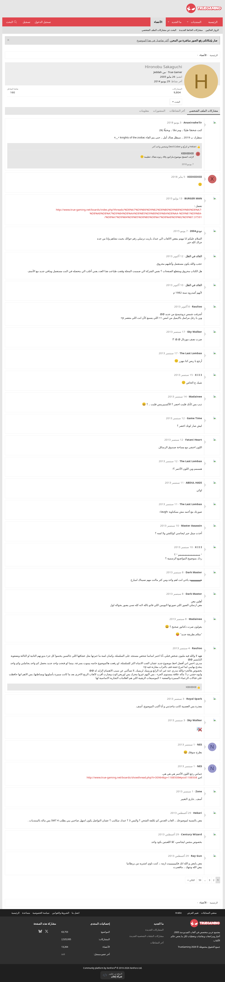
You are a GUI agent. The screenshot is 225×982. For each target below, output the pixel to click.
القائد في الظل (193, 256)
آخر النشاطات (157, 942)
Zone (198, 791)
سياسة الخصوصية (41, 912)
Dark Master (194, 572)
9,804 (177, 92)
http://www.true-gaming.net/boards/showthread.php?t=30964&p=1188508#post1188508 (142, 777)
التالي (192, 880)
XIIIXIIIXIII (187, 153)
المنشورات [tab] (159, 110)
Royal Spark (194, 698)
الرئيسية (212, 22)
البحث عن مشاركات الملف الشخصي (159, 30)
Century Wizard (191, 834)
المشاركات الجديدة (154, 929)
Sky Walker (194, 331)
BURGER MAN (193, 198)
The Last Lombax (191, 353)
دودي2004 (196, 231)
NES (199, 744)
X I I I (198, 375)
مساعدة (26, 912)
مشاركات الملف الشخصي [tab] (203, 110)
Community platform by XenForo (112, 968)
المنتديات (196, 22)
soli (63, 954)
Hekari (197, 813)
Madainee (195, 396)
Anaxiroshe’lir (193, 122)
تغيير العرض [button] (193, 912)
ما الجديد (176, 22)
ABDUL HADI (194, 482)
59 (200, 880)
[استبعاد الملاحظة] (8, 40)
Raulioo (197, 306)
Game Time (194, 418)
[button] (187, 21)
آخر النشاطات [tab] (177, 110)
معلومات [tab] (144, 110)
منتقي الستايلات (209, 912)
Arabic (178, 912)
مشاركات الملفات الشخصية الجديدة (147, 936)
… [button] (205, 880)
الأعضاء (158, 22)
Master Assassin (191, 525)
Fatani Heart (193, 439)
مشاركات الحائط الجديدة (191, 30)
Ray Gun (196, 855)
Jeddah (157, 72)
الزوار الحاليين (212, 30)
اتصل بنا (75, 912)
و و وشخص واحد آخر (174, 146)
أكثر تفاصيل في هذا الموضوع (153, 40)
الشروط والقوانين (60, 912)
